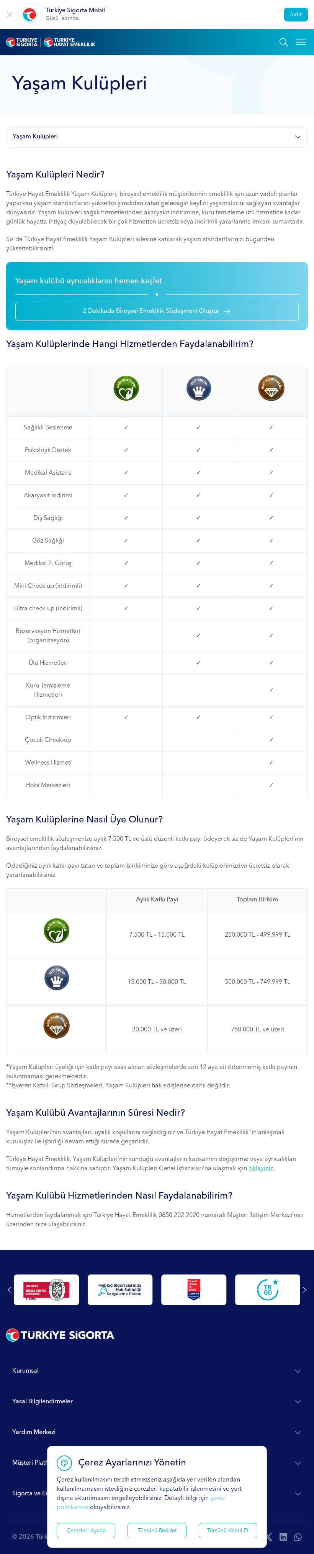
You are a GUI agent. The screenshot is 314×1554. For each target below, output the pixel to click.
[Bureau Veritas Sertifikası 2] (46, 1289)
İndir (296, 14)
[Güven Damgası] (267, 1289)
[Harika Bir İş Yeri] (194, 1289)
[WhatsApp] (298, 1537)
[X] (268, 1537)
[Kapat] (9, 14)
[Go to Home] (143, 42)
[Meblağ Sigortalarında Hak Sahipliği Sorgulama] (120, 1289)
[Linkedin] (283, 1537)
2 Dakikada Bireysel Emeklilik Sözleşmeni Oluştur (151, 311)
